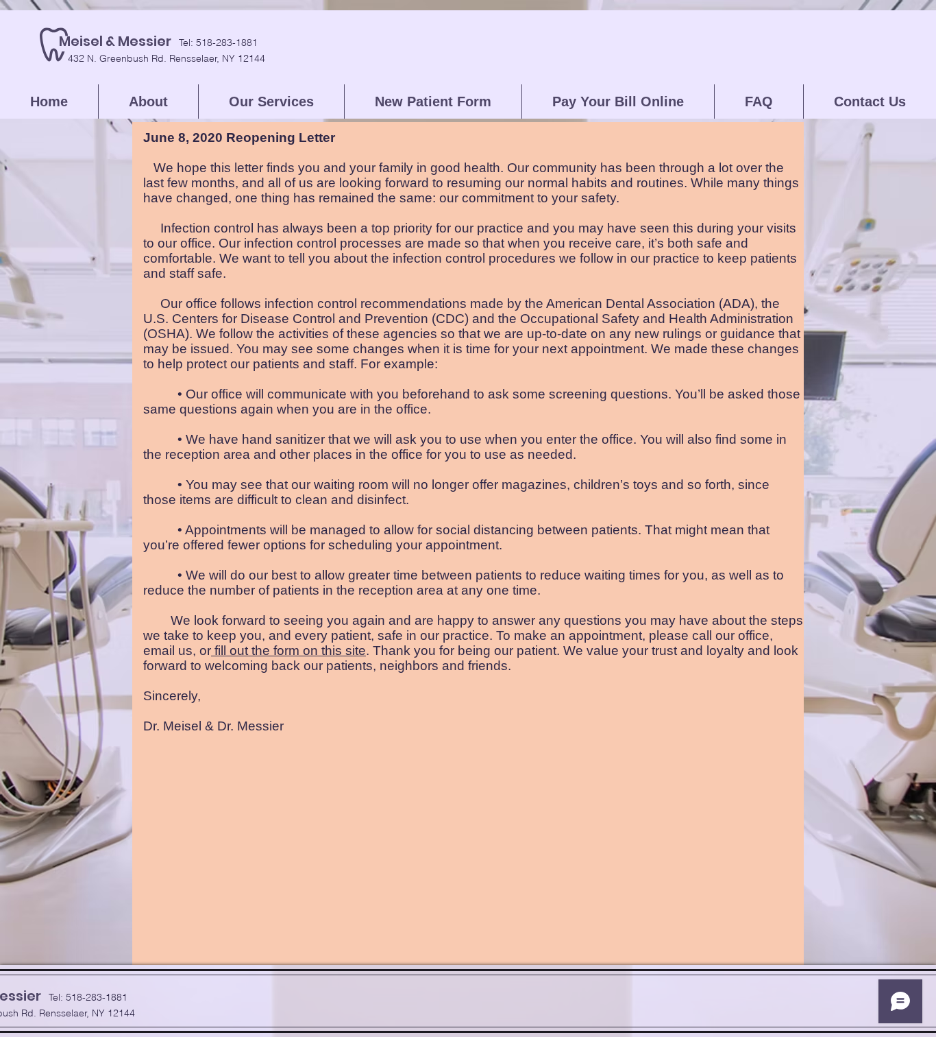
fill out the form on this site (288, 650)
